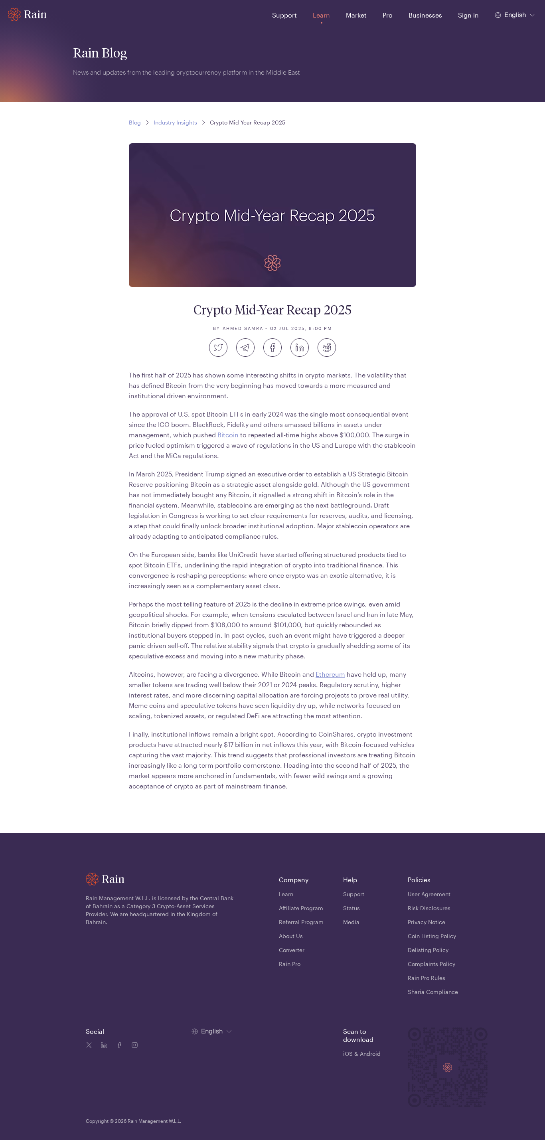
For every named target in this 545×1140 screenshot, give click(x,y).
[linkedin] (299, 347)
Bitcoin (228, 435)
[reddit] (326, 347)
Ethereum (330, 674)
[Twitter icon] (89, 1046)
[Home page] (27, 14)
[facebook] (272, 347)
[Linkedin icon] (102, 1046)
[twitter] (218, 347)
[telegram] (245, 347)
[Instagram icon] (133, 1046)
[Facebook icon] (117, 1046)
